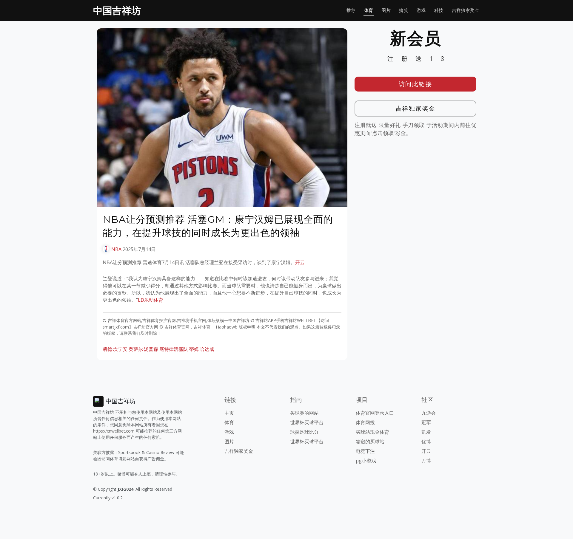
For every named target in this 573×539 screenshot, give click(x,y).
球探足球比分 (304, 432)
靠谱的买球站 (370, 441)
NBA (116, 249)
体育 (368, 10)
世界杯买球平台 (307, 422)
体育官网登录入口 (375, 413)
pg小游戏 (366, 460)
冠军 (426, 422)
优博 (426, 441)
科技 (438, 10)
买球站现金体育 (372, 432)
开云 (300, 262)
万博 (426, 460)
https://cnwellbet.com (114, 431)
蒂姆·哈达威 (201, 349)
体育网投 (365, 422)
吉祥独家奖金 (465, 10)
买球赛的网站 (304, 413)
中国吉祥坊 (117, 10)
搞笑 (403, 10)
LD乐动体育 (150, 300)
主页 (229, 413)
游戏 (421, 10)
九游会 (428, 413)
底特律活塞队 (173, 349)
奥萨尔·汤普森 (143, 349)
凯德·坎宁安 (115, 349)
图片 (386, 10)
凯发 (426, 432)
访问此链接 (415, 84)
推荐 (351, 10)
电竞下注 (365, 451)
